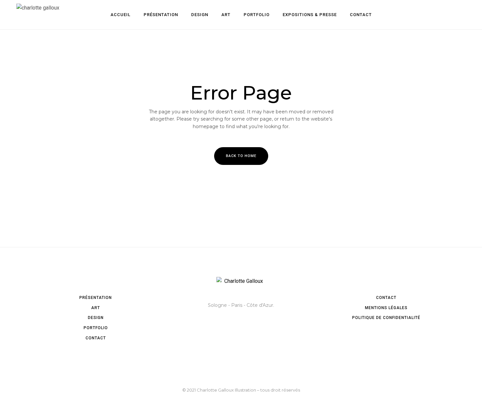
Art (95, 308)
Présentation (95, 297)
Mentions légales (386, 308)
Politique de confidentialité (386, 317)
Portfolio (96, 328)
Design (96, 317)
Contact (96, 338)
